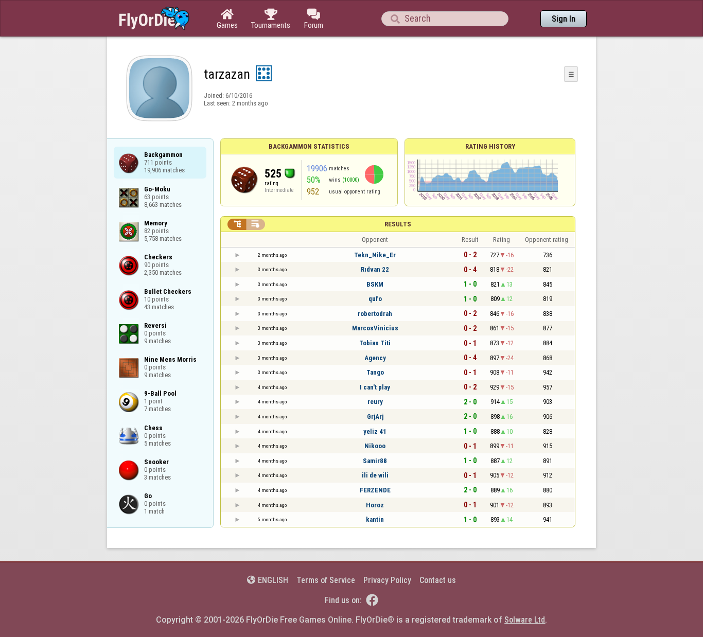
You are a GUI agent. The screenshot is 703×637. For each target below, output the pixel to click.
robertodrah (375, 313)
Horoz (375, 505)
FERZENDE (375, 490)
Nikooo (374, 446)
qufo (375, 299)
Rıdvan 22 (375, 269)
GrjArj (375, 416)
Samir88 (375, 461)
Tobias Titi (375, 343)
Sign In (563, 19)
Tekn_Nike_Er (375, 255)
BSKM (374, 284)
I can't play (375, 387)
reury (375, 401)
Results (397, 224)
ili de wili (375, 475)
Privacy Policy (387, 580)
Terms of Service (325, 580)
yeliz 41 (374, 431)
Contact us (437, 580)
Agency (375, 358)
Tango (375, 372)
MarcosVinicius (375, 328)
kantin (375, 519)
